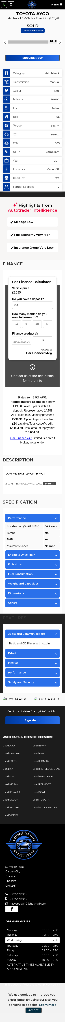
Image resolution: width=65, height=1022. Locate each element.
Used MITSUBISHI (42, 776)
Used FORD (10, 761)
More (48, 483)
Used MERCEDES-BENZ (46, 768)
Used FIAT (38, 753)
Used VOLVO (10, 815)
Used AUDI (9, 745)
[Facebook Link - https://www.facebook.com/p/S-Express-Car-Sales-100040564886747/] (11, 909)
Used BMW (39, 745)
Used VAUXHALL (12, 807)
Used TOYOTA (40, 799)
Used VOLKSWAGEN (44, 807)
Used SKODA (10, 799)
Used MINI (8, 776)
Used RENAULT (11, 792)
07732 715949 (18, 894)
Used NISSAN (10, 784)
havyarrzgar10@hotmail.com (27, 903)
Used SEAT (38, 792)
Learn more (48, 1005)
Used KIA (8, 768)
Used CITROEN (11, 753)
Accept (33, 1010)
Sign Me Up (32, 720)
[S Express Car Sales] (32, 4)
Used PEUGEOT (41, 784)
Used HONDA (40, 761)
